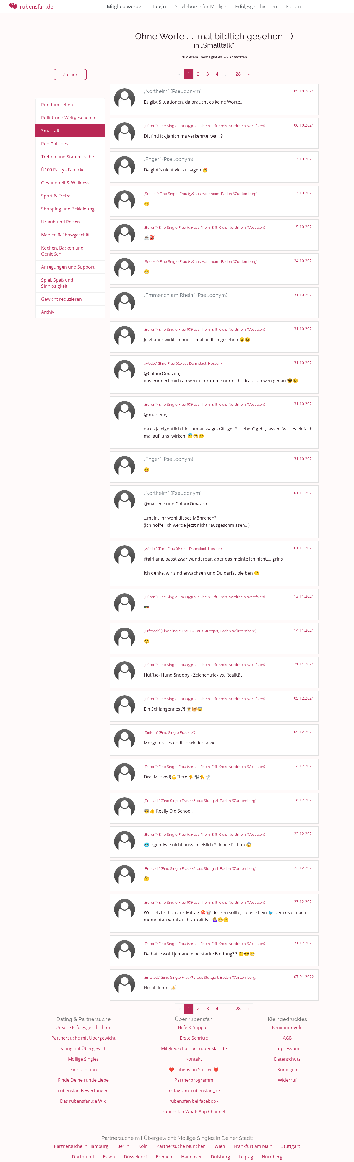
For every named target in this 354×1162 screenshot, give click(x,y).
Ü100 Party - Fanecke (63, 170)
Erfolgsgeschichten (256, 6)
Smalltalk (50, 131)
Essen (109, 1157)
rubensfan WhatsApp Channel (194, 1112)
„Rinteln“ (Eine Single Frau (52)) (169, 733)
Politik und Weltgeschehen (69, 118)
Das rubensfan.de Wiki (83, 1101)
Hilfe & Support (194, 1027)
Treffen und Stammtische (67, 157)
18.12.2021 (304, 800)
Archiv (47, 312)
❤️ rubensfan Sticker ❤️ (194, 1069)
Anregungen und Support (68, 267)
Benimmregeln (287, 1027)
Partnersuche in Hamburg (81, 1146)
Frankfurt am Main (253, 1146)
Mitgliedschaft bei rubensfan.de (194, 1048)
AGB (287, 1038)
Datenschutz (287, 1059)
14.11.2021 (304, 630)
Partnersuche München (181, 1146)
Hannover (191, 1157)
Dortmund (83, 1157)
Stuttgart (290, 1146)
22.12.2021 (304, 833)
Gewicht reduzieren (61, 299)
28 (238, 74)
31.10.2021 (304, 294)
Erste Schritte (194, 1038)
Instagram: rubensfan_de (194, 1091)
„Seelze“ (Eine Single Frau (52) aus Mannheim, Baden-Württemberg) (200, 194)
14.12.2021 (304, 765)
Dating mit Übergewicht (83, 1048)
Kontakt (194, 1059)
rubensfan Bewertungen (83, 1091)
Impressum (287, 1048)
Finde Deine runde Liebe (83, 1080)
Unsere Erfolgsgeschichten (83, 1027)
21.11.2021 (304, 664)
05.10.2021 (304, 91)
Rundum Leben (57, 105)
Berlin (123, 1146)
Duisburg (220, 1157)
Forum (293, 6)
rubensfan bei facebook (193, 1101)
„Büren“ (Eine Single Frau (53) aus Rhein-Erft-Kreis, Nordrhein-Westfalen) (204, 126)
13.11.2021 (304, 596)
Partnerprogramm (194, 1080)
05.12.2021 (304, 698)
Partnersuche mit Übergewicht (83, 1038)
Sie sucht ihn (83, 1069)
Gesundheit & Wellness (65, 183)
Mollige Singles (83, 1059)
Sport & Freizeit (57, 196)
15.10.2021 (304, 226)
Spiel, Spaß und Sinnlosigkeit (57, 283)
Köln (143, 1146)
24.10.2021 (304, 260)
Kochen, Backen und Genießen (62, 251)
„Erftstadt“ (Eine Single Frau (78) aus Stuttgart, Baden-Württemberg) (200, 631)
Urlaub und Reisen (60, 222)
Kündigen (287, 1069)
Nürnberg (272, 1157)
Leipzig (246, 1157)
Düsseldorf (135, 1157)
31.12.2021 (304, 942)
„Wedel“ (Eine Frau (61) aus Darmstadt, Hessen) (183, 363)
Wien (220, 1146)
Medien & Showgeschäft (66, 235)
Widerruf (287, 1080)
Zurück (70, 74)
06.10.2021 (304, 125)
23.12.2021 (304, 901)
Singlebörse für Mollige (200, 6)
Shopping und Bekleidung (68, 209)
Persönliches (54, 144)
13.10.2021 (304, 158)
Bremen (164, 1157)
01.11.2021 (304, 492)
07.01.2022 (304, 976)
